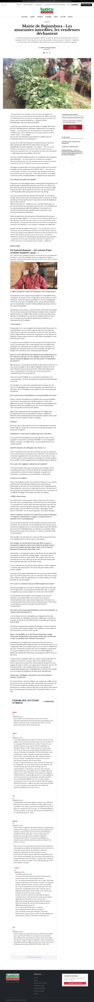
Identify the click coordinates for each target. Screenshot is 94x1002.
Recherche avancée (39, 991)
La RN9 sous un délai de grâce (70, 146)
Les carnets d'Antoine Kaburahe (55, 4)
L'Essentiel (39, 4)
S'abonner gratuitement (75, 983)
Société (32, 17)
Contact (36, 993)
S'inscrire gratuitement (73, 127)
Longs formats (28, 4)
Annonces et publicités (39, 988)
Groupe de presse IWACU (40, 983)
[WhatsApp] (50, 53)
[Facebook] (44, 53)
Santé (56, 17)
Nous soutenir (86, 4)
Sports (70, 17)
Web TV (19, 4)
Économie (48, 17)
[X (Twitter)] (47, 53)
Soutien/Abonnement (39, 985)
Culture (62, 17)
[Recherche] (2, 4)
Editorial (36, 977)
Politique (24, 17)
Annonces (75, 4)
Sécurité (40, 17)
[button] (5, 4)
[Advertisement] (73, 185)
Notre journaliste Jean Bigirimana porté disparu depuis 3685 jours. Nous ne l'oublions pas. (47, 1)
